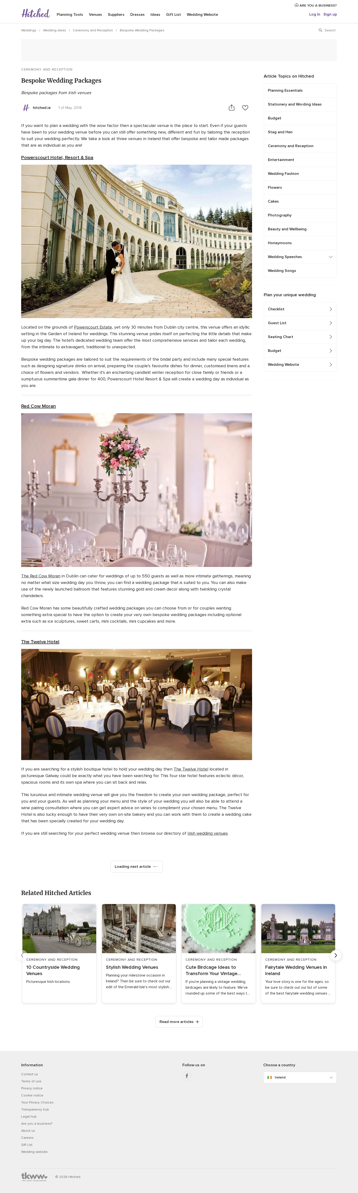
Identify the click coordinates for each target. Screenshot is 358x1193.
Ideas (155, 14)
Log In (314, 14)
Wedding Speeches (285, 256)
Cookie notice (32, 1095)
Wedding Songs (282, 270)
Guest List (277, 323)
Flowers (275, 187)
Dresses (137, 14)
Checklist (276, 309)
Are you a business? (36, 1123)
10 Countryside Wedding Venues (53, 970)
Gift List (173, 14)
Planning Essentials (285, 90)
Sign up (330, 14)
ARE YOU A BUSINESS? (318, 5)
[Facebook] (186, 1076)
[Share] (231, 107)
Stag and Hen (280, 132)
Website (202, 14)
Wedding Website (283, 364)
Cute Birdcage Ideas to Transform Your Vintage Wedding (211, 970)
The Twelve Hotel (40, 642)
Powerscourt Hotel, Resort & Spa (57, 158)
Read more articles (177, 1021)
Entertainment (281, 159)
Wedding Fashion (283, 173)
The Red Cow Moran (40, 576)
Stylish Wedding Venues (132, 967)
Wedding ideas (55, 30)
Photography (280, 215)
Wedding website (34, 1152)
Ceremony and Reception (93, 30)
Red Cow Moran (38, 406)
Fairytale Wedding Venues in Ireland (296, 970)
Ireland (280, 1077)
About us (28, 1131)
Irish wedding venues (208, 833)
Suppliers (116, 14)
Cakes (273, 201)
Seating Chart (280, 336)
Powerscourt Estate (93, 327)
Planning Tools (70, 14)
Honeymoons (280, 243)
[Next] (335, 955)
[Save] (245, 107)
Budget (274, 118)
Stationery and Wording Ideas (295, 104)
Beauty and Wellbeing (287, 229)
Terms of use (31, 1081)
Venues (95, 14)
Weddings (29, 30)
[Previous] (22, 955)
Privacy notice (32, 1088)
